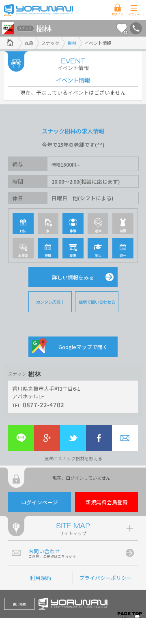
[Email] (125, 438)
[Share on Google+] (47, 438)
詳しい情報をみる (73, 277)
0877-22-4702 (43, 404)
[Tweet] (73, 438)
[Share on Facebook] (99, 438)
